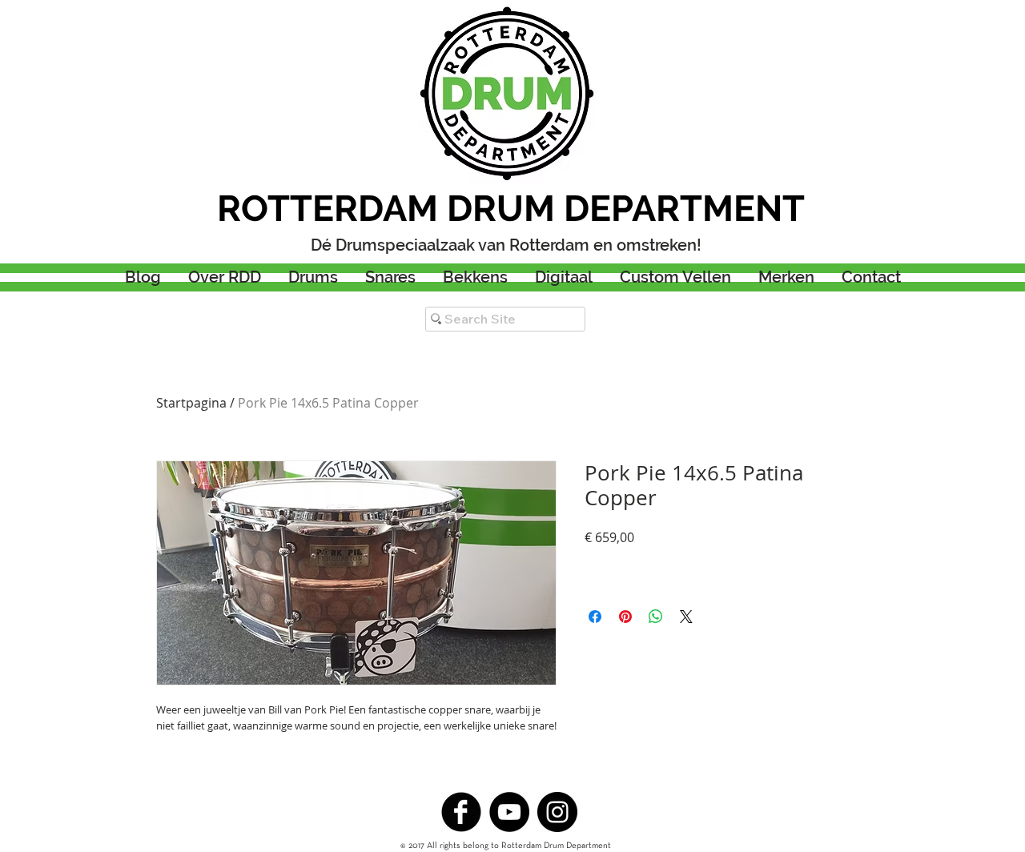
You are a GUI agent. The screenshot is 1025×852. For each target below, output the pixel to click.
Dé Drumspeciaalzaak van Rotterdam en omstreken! (506, 245)
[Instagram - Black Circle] (557, 812)
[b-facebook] (461, 812)
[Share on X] (686, 616)
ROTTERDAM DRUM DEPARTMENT (511, 208)
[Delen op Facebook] (595, 616)
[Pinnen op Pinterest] (625, 616)
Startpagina (191, 403)
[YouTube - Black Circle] (509, 812)
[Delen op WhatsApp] (655, 616)
